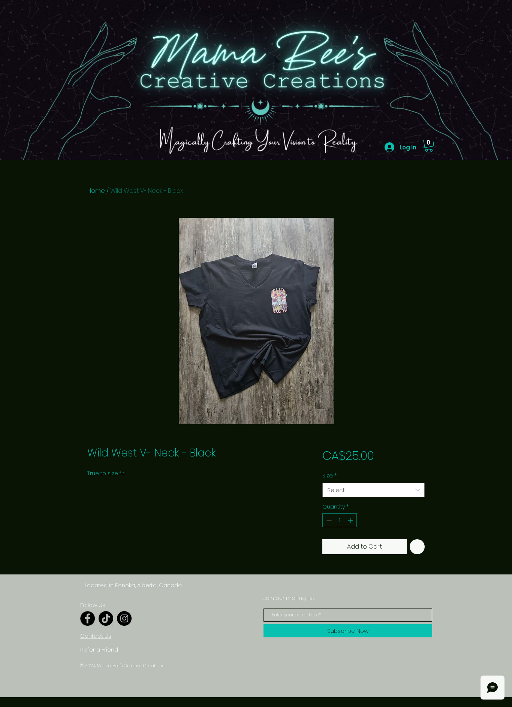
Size (329, 475)
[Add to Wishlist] (417, 546)
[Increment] (351, 520)
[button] (429, 146)
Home (96, 190)
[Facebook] (87, 618)
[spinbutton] (339, 520)
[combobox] (373, 490)
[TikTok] (106, 618)
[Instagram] (124, 618)
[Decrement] (328, 520)
